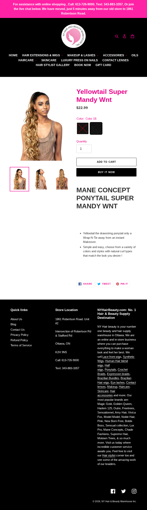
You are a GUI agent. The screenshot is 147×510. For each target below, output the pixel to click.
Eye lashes (118, 382)
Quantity (81, 141)
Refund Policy (19, 340)
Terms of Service (21, 345)
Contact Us (18, 329)
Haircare (124, 386)
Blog (13, 324)
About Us (16, 319)
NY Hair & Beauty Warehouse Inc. (118, 501)
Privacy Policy (20, 334)
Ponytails (110, 369)
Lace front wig (111, 356)
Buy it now (106, 172)
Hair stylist (108, 455)
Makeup (112, 386)
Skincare (103, 391)
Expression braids (118, 373)
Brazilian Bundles (108, 378)
